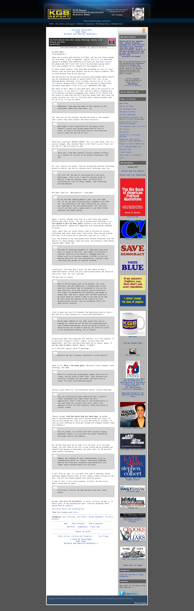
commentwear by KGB (133, 239)
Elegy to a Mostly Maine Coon (132, 144)
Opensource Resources (126, 598)
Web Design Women (111, 598)
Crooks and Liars (133, 541)
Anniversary (124, 132)
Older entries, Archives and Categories (75, 536)
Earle (121, 158)
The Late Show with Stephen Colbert (133, 479)
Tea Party (109, 517)
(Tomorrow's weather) (133, 85)
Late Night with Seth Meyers (133, 449)
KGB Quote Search (117, 24)
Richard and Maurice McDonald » (81, 34)
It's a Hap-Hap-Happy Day (130, 147)
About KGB (123, 103)
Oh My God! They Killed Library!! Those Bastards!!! (131, 140)
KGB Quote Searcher (127, 112)
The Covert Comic (133, 355)
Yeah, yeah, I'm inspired (130, 155)
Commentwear (89, 24)
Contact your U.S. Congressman (133, 175)
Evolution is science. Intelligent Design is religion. (132, 519)
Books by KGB (132, 217)
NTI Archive (124, 129)
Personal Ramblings (127, 115)
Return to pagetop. (140, 603)
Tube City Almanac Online (133, 559)
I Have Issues (125, 152)
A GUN (102, 235)
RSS (143, 31)
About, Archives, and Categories (65, 24)
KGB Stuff (80, 24)
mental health (105, 62)
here (126, 67)
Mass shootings (69, 517)
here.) (76, 512)
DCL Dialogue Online (102, 24)
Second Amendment (96, 517)
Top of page (103, 536)
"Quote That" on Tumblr (133, 565)
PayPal (88, 531)
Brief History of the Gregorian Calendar (128, 123)
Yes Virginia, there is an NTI (132, 126)
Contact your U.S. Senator (133, 171)
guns (93, 62)
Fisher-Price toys (79, 85)
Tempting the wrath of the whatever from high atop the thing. (117, 10)
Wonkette (55, 519)
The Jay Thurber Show (133, 343)
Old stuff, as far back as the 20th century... (132, 586)
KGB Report (79, 10)
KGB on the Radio (126, 106)
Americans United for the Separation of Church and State (133, 394)
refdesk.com (133, 508)
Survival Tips (125, 149)
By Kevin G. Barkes (81, 14)
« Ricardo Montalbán (80, 30)
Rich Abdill (82, 517)
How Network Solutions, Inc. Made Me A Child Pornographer (132, 118)
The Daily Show (133, 491)
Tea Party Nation (60, 509)
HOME (51, 24)
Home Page (81, 32)
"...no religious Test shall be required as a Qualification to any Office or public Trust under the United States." (133, 384)
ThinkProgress (77, 509)
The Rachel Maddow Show (133, 428)
